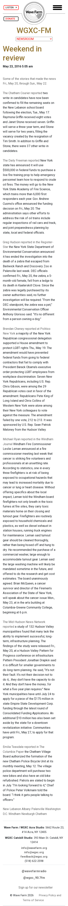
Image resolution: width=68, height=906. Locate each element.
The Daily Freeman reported (21, 160)
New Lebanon (12, 809)
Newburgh (28, 814)
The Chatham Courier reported (22, 93)
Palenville (37, 809)
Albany (26, 809)
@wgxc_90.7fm (34, 878)
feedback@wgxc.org (34, 856)
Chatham (41, 814)
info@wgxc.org (34, 852)
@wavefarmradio (34, 871)
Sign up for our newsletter (36, 887)
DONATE (11, 18)
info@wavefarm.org (34, 848)
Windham (14, 814)
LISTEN (10, 7)
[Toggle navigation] (57, 7)
